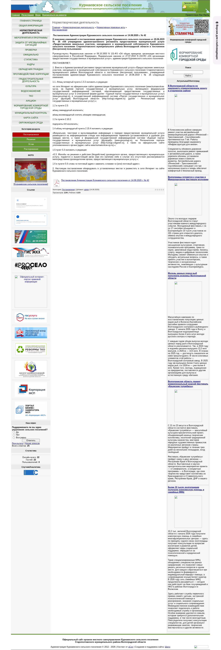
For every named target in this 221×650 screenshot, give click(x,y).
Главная (16, 15)
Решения (31, 139)
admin (86, 190)
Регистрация (28, 15)
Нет (18, 435)
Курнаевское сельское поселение (30, 184)
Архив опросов (32, 443)
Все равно (21, 437)
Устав (31, 144)
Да (17, 432)
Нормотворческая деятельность (78, 27)
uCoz (130, 647)
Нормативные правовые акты (111, 27)
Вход (37, 15)
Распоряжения (31, 149)
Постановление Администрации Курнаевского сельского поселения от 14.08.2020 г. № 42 (105, 180)
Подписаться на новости (54, 15)
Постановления (31, 134)
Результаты (17, 443)
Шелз (167, 647)
